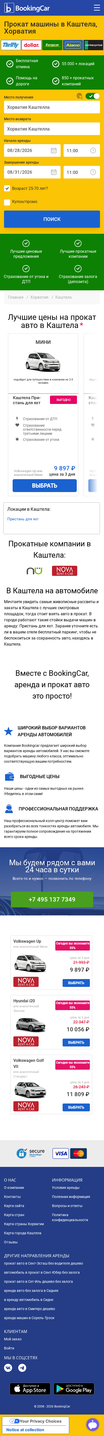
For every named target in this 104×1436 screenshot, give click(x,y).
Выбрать (44, 485)
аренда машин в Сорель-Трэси (29, 1318)
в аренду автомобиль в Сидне (28, 1300)
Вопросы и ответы (67, 1206)
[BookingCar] (27, 8)
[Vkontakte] (8, 1368)
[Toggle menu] (97, 8)
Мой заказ (12, 1339)
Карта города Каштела (22, 1233)
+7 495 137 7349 (52, 899)
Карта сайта (14, 1206)
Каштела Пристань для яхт (27, 400)
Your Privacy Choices (41, 1421)
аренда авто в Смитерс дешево (29, 1309)
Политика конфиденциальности (70, 1217)
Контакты (12, 1197)
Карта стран (14, 1215)
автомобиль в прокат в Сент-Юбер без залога (42, 1272)
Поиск (52, 219)
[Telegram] (22, 1368)
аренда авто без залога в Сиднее (31, 1291)
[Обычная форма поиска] (91, 96)
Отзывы (11, 1242)
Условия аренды (66, 1188)
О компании (14, 1188)
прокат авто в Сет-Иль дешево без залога (38, 1281)
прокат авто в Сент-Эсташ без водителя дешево (43, 1263)
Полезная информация (71, 1197)
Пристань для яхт (23, 519)
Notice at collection (25, 1429)
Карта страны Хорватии (24, 1224)
